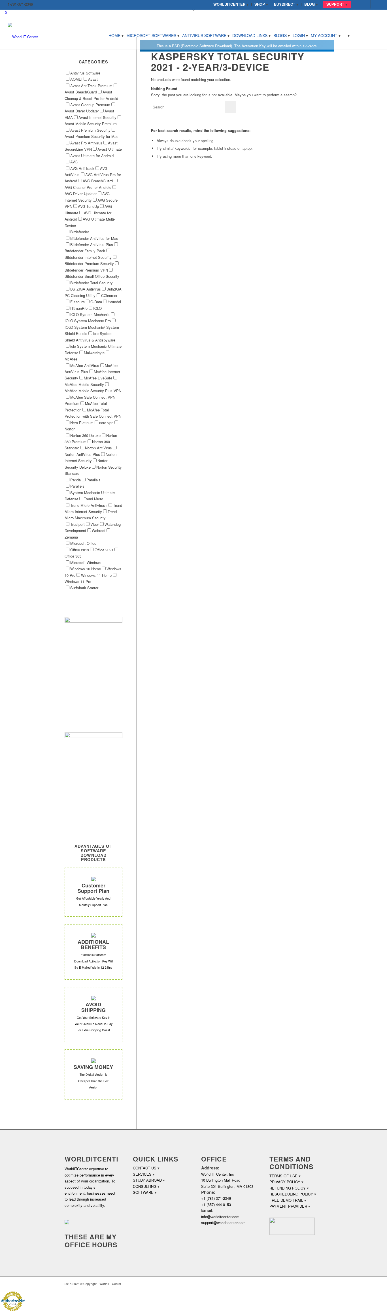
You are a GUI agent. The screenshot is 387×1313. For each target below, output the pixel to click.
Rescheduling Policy (291, 1194)
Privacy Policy (284, 1181)
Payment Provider (288, 1206)
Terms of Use (283, 1176)
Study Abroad (147, 1180)
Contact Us (144, 1168)
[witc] (23, 35)
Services (142, 1174)
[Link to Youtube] (375, 4)
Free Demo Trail (286, 1200)
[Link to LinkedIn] (366, 4)
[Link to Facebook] (358, 4)
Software (143, 1192)
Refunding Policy (287, 1188)
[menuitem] (231, 4)
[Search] (346, 35)
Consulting (144, 1186)
